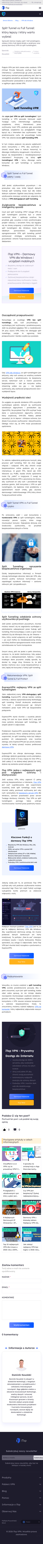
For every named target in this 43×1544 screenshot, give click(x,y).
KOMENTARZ (8, 1297)
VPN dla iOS (27, 1149)
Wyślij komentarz (21, 1325)
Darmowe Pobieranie (21, 290)
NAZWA (6, 1277)
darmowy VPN (8, 747)
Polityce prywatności (15, 4)
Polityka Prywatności (9, 1521)
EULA (4, 1523)
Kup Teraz (21, 297)
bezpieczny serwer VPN (28, 793)
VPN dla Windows (27, 20)
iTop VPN (37, 782)
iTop (21, 1440)
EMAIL (5, 1287)
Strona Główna (8, 20)
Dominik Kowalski (5, 52)
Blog (17, 20)
